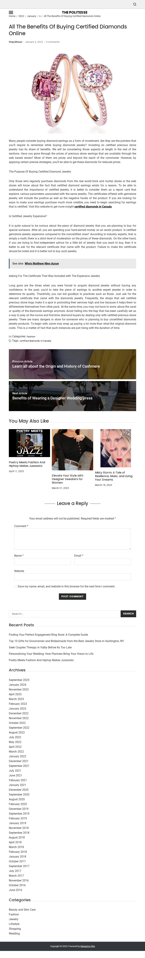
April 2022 (15, 746)
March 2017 (16, 875)
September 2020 (19, 794)
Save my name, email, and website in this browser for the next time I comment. (66, 586)
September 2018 (19, 832)
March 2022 (16, 751)
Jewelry (13, 919)
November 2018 (19, 828)
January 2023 (17, 708)
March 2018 (16, 847)
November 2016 (19, 880)
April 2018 (15, 842)
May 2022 (15, 742)
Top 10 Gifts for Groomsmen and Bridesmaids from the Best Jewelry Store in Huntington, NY (66, 641)
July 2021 (15, 770)
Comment (21, 526)
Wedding (14, 933)
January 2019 (17, 823)
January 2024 (17, 684)
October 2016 (17, 885)
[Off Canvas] (11, 12)
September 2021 (19, 766)
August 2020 (17, 799)
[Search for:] (63, 614)
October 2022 (17, 723)
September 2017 (19, 866)
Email (78, 555)
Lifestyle (14, 924)
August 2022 (17, 732)
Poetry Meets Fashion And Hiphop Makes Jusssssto (27, 464)
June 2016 (15, 890)
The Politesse (74, 12)
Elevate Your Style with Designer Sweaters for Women (67, 479)
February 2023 (18, 704)
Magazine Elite (87, 946)
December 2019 (18, 809)
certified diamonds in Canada (93, 206)
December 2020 (18, 789)
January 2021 (17, 785)
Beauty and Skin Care (22, 909)
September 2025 (19, 680)
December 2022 (18, 713)
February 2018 (18, 852)
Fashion (31, 336)
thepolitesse (15, 41)
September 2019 (19, 813)
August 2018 (17, 837)
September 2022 (19, 727)
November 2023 (19, 689)
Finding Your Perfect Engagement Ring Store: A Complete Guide (48, 634)
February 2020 (18, 804)
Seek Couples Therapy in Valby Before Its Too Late (40, 647)
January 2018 (17, 856)
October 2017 (17, 861)
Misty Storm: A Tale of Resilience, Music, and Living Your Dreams (113, 476)
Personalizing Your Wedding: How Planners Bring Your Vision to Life (51, 653)
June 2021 (15, 775)
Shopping (15, 928)
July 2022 (15, 737)
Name (19, 555)
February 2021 (18, 780)
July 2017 (15, 871)
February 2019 (18, 818)
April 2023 (15, 694)
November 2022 (19, 718)
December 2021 (18, 761)
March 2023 (16, 699)
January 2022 (17, 756)
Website (19, 571)
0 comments (53, 41)
